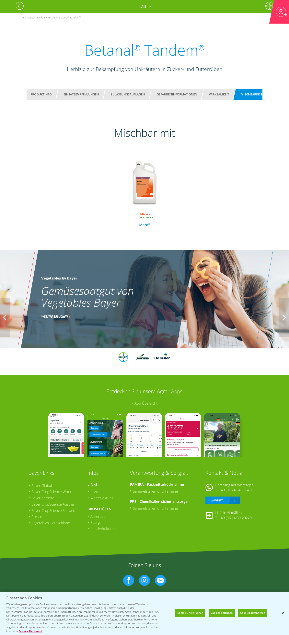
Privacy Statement (30, 631)
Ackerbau (98, 516)
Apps (94, 491)
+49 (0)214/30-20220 (235, 517)
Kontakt (217, 500)
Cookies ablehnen (222, 613)
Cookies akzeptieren (252, 613)
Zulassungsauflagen (128, 94)
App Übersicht (145, 403)
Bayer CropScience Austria (52, 504)
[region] (144, 613)
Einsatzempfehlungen (81, 94)
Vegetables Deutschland (50, 522)
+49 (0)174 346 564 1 (235, 489)
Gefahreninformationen (177, 94)
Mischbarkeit (251, 94)
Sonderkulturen (103, 528)
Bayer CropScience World (51, 491)
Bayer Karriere (42, 498)
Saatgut (96, 522)
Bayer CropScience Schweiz (53, 510)
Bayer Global (41, 485)
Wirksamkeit (219, 94)
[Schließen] (282, 613)
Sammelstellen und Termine (155, 491)
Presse (36, 516)
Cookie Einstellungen (190, 613)
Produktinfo (41, 94)
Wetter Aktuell (101, 498)
